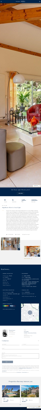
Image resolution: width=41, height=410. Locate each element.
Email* (3, 348)
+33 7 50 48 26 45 (12, 334)
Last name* (4, 344)
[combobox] (22, 344)
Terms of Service (24, 372)
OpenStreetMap (35, 321)
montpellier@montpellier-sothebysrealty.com (25, 368)
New (39, 406)
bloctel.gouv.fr (4, 371)
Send (7, 361)
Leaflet (31, 321)
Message (3, 352)
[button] (22, 305)
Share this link (26, 234)
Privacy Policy (19, 372)
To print (18, 234)
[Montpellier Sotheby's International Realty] (20, 1)
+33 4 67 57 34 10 (27, 337)
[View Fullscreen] (22, 308)
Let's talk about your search (34, 407)
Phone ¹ (25, 344)
